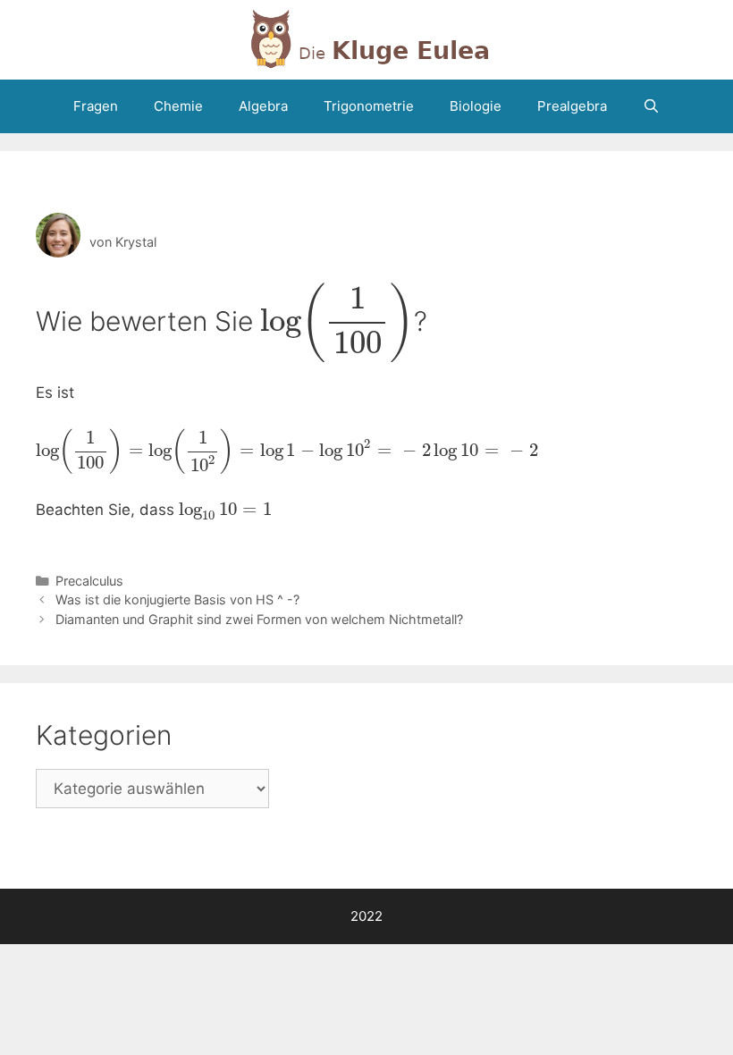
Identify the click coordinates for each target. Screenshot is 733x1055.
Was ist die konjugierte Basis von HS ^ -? (177, 599)
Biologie (475, 105)
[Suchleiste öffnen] (651, 106)
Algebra (263, 105)
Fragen (95, 105)
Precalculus (89, 580)
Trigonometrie (369, 105)
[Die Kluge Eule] (366, 38)
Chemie (178, 105)
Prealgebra (572, 105)
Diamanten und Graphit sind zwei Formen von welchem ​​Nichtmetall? (259, 619)
